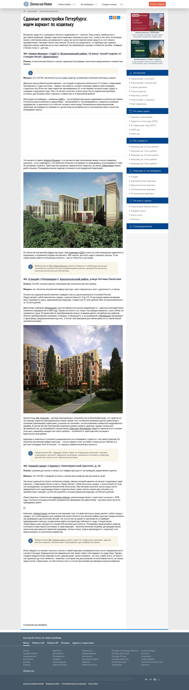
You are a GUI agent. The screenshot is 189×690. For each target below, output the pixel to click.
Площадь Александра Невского (125, 651)
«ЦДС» (61, 99)
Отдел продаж (157, 4)
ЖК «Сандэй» (42, 418)
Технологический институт (152, 662)
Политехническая (119, 662)
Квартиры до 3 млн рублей (144, 159)
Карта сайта (93, 684)
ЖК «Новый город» (57, 540)
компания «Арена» (61, 497)
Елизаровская (58, 656)
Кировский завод (60, 665)
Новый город (37, 466)
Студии (134, 177)
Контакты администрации (33, 684)
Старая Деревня (148, 659)
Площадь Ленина (119, 656)
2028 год (135, 130)
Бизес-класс (137, 215)
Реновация (49, 279)
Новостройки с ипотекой (142, 79)
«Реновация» (50, 308)
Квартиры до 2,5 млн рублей (144, 155)
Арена (53, 466)
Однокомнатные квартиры (143, 181)
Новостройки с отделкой (142, 100)
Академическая (29, 656)
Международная (89, 653)
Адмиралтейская (30, 653)
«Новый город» (40, 513)
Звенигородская (59, 662)
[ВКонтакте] (110, 17)
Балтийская (28, 659)
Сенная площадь (148, 651)
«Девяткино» (50, 56)
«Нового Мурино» (52, 160)
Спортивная (146, 656)
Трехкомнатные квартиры (143, 189)
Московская (87, 656)
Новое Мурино (38, 53)
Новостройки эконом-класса (144, 206)
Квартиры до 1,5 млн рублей (144, 147)
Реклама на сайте (53, 684)
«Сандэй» (34, 279)
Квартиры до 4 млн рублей (144, 163)
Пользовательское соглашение (74, 684)
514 (89, 4)
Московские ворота (90, 659)
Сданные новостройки (141, 117)
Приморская (117, 665)
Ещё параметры (139, 104)
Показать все (28, 671)
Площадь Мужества (120, 659)
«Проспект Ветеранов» (80, 428)
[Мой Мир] (118, 17)
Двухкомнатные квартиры (143, 185)
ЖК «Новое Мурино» (58, 266)
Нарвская (86, 662)
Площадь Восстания (120, 653)
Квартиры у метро (139, 95)
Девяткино (57, 651)
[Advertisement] (73, 134)
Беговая (26, 662)
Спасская (145, 653)
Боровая (26, 665)
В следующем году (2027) (143, 125)
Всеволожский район (74, 53)
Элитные (135, 219)
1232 (67, 4)
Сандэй (57, 452)
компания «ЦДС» (77, 252)
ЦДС (54, 53)
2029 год (135, 134)
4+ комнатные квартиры (142, 193)
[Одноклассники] (114, 17)
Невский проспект (89, 665)
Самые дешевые (139, 87)
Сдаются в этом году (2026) (144, 121)
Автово (26, 651)
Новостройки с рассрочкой (143, 83)
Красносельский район (74, 279)
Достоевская (58, 653)
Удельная (145, 665)
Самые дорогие (138, 91)
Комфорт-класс (138, 211)
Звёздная (57, 659)
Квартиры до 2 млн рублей (144, 151)
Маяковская (87, 651)
